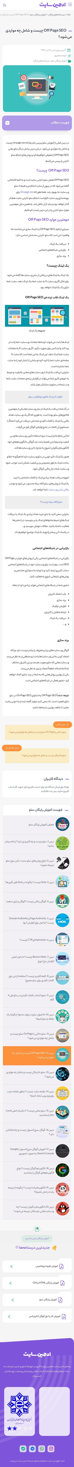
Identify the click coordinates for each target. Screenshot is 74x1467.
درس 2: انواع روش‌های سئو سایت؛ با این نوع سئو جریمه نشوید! (30, 863)
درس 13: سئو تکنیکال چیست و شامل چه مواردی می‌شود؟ (30, 1075)
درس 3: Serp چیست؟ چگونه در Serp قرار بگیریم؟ (29, 883)
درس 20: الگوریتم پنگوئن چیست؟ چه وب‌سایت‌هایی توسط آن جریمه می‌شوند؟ (33, 1209)
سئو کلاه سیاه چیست (52, 502)
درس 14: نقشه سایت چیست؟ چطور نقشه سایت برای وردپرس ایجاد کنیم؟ (30, 1094)
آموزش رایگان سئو (38, 15)
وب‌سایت (53, 490)
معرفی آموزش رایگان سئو (41, 825)
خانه (69, 15)
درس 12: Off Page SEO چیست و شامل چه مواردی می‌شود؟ (33, 1055)
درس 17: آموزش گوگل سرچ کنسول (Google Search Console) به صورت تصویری (32, 1152)
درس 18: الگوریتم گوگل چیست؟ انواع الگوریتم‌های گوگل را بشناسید (35, 1171)
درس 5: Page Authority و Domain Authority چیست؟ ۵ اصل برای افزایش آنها (31, 921)
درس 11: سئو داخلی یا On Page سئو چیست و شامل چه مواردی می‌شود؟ (32, 1036)
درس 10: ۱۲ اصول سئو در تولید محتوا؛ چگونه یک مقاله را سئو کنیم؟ (30, 1017)
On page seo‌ (27, 192)
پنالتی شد (64, 490)
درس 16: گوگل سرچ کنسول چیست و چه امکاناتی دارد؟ (30, 1132)
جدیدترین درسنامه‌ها (34, 1248)
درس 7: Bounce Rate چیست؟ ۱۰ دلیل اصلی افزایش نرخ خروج (33, 959)
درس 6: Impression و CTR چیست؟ (36, 940)
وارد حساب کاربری (36, 787)
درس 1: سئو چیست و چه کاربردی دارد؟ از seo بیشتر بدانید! (29, 844)
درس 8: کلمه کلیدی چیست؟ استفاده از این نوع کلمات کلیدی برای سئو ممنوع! (31, 978)
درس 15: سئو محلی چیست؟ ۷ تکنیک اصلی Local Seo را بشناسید (30, 1113)
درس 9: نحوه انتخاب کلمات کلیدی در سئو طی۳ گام (31, 998)
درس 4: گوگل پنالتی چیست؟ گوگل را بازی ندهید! (30, 902)
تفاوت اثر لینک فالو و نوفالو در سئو (45, 397)
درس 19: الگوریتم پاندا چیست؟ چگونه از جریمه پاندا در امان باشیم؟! (31, 1190)
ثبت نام (49, 791)
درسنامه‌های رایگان (56, 15)
